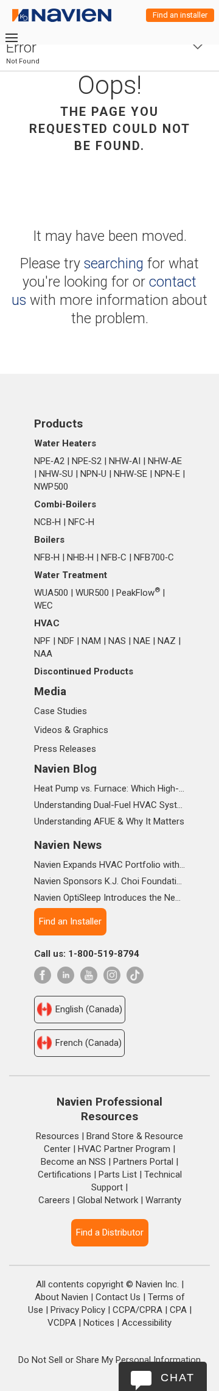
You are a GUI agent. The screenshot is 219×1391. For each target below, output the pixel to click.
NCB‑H (47, 522)
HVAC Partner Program (124, 1148)
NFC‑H (81, 522)
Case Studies (60, 711)
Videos (48, 729)
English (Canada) (88, 1009)
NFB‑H (47, 557)
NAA (43, 653)
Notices (98, 1322)
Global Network (107, 1200)
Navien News (68, 845)
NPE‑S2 (87, 461)
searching (114, 264)
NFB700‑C (154, 557)
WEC (43, 605)
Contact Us (118, 1297)
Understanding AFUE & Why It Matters (109, 821)
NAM (91, 640)
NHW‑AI (125, 461)
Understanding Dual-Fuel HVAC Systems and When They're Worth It (109, 804)
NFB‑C (114, 557)
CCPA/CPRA (137, 1309)
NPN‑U (93, 473)
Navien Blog (65, 769)
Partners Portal (143, 1161)
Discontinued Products (83, 671)
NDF (66, 640)
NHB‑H (80, 557)
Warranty (163, 1200)
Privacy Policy (77, 1309)
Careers (54, 1200)
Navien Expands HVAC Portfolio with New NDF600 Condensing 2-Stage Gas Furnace (109, 864)
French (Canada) (88, 1042)
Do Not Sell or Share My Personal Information (109, 1359)
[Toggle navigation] (11, 37)
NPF (42, 640)
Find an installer (180, 15)
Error (21, 47)
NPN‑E (167, 473)
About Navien (61, 1297)
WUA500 (51, 592)
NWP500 (51, 486)
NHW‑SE (130, 473)
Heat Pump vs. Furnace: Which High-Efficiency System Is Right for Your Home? (109, 788)
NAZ (167, 640)
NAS (117, 640)
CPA (178, 1309)
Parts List (118, 1174)
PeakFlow (138, 592)
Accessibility (147, 1322)
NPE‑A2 (49, 461)
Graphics (90, 729)
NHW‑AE (165, 461)
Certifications (64, 1174)
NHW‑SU (56, 473)
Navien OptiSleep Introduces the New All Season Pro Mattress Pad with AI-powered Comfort (109, 897)
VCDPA (61, 1322)
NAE (141, 640)
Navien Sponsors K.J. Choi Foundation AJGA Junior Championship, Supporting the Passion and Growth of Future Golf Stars (109, 881)
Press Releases (65, 748)
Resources (57, 1136)
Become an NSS (73, 1161)
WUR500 (92, 592)
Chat (178, 1377)
